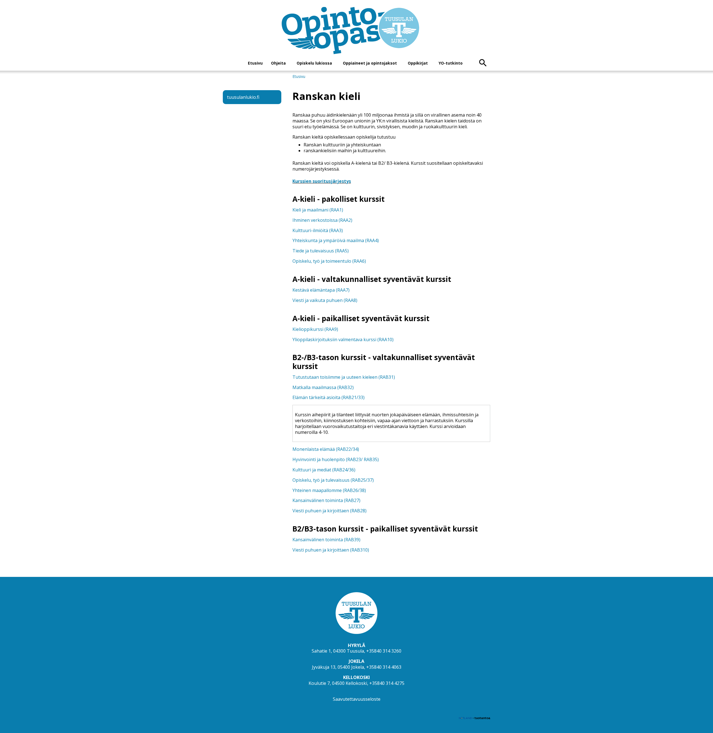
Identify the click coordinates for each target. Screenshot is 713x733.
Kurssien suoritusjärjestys (321, 181)
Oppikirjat (418, 63)
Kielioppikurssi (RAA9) (315, 329)
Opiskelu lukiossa (314, 63)
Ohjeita (278, 63)
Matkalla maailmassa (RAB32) (323, 387)
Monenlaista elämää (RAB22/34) (325, 449)
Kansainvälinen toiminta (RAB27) (326, 500)
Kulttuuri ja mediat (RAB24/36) (323, 470)
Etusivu (255, 63)
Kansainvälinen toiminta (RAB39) (326, 540)
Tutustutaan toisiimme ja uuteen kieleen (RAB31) (343, 377)
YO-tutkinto (451, 63)
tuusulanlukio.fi (243, 97)
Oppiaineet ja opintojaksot (370, 63)
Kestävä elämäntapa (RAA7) (321, 290)
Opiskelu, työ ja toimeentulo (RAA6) (329, 261)
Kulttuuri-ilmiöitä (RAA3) (317, 230)
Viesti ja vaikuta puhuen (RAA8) (324, 300)
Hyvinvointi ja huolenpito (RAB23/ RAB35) (335, 459)
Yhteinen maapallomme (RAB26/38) (329, 490)
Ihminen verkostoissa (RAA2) (322, 220)
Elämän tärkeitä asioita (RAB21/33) (328, 397)
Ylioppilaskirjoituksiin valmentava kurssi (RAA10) (343, 339)
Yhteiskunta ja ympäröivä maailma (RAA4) (335, 240)
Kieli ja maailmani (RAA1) (317, 210)
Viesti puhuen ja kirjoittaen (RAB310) (330, 550)
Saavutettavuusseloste (356, 699)
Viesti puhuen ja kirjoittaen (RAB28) (329, 511)
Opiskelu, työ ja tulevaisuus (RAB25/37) (333, 480)
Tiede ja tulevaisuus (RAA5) (320, 251)
